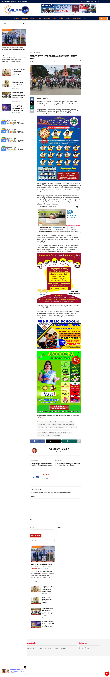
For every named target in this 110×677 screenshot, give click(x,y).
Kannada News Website (44, 424)
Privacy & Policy (48, 648)
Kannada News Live (55, 422)
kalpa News (5, 52)
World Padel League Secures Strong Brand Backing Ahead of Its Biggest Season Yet (18, 107)
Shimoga (59, 430)
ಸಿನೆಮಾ (54, 18)
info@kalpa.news (42, 418)
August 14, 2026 (16, 77)
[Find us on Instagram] (85, 648)
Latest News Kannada (68, 424)
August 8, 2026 (16, 112)
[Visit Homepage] (15, 9)
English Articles (7, 30)
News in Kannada (58, 427)
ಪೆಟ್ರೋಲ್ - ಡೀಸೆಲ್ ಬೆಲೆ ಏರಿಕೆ (64, 433)
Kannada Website (56, 424)
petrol (39, 430)
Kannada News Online (67, 422)
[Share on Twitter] (32, 103)
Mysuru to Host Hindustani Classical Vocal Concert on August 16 (17, 83)
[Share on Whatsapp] (32, 107)
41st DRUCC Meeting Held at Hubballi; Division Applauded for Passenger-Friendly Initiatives (18, 95)
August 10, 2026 (16, 101)
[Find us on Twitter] (82, 648)
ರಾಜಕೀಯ (25, 18)
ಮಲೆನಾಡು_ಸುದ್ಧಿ (41, 435)
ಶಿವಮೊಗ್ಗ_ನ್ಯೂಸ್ (56, 435)
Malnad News (48, 427)
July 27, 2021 (45, 61)
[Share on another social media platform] (32, 111)
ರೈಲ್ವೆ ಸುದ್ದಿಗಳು (77, 18)
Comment (33, 497)
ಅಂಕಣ (68, 18)
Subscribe (103, 18)
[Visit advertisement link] (70, 8)
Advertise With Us (6, 1)
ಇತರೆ (85, 18)
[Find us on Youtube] (88, 648)
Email (32, 528)
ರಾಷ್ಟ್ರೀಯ (47, 18)
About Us (19, 1)
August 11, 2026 (16, 88)
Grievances (13, 1)
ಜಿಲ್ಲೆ (40, 18)
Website (59, 528)
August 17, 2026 (13, 52)
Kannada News (44, 422)
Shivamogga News (42, 433)
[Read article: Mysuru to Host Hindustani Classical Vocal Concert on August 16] (6, 83)
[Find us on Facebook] (79, 648)
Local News (41, 427)
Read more (6, 65)
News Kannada (68, 427)
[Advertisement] (69, 34)
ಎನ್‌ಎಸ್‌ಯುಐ (52, 433)
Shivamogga (66, 430)
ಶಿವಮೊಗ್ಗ (32, 18)
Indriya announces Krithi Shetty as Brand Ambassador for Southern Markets (18, 72)
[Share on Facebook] (32, 99)
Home (17, 18)
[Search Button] (24, 23)
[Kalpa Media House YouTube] (105, 1)
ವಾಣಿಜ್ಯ (61, 18)
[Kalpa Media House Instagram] (102, 1)
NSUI (75, 427)
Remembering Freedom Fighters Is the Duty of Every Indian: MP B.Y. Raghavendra (13, 49)
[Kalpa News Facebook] (100, 1)
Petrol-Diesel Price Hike (49, 430)
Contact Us (24, 1)
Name (32, 520)
